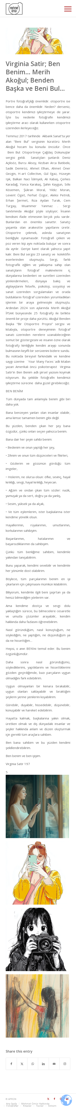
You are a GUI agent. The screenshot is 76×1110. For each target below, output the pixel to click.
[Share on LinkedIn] (43, 1064)
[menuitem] (64, 8)
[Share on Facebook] (11, 1064)
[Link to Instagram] (65, 1064)
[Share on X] (22, 1064)
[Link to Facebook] (54, 1099)
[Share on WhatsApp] (32, 1064)
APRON (12, 1099)
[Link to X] (48, 1099)
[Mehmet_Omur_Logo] (31, 8)
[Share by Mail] (54, 1064)
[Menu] (64, 8)
